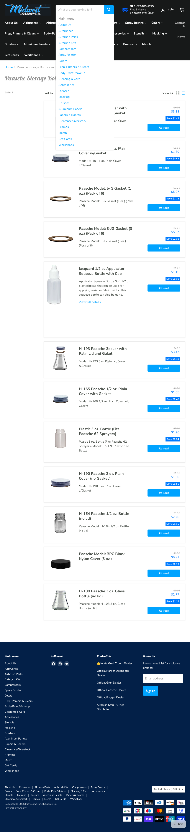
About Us (64, 25)
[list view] (182, 93)
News (181, 37)
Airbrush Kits (67, 43)
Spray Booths (67, 55)
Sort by (48, 93)
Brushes (64, 103)
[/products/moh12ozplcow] (60, 398)
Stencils (63, 91)
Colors (62, 61)
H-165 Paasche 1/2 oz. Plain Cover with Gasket (103, 391)
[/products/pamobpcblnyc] (60, 563)
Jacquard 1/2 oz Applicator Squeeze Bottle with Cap (102, 271)
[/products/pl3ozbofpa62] (60, 438)
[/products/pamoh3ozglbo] (60, 600)
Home (9, 67)
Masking (64, 97)
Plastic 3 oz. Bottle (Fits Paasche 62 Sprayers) (99, 431)
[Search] (109, 9)
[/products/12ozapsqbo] (60, 299)
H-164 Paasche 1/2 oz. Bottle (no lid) (104, 516)
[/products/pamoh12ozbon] (60, 523)
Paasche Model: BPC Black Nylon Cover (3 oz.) (102, 556)
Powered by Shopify (16, 808)
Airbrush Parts (68, 37)
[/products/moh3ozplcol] (60, 483)
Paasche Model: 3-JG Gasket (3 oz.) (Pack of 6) (105, 231)
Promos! (64, 127)
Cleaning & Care (69, 79)
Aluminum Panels (70, 109)
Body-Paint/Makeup (71, 73)
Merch (62, 133)
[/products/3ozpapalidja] (60, 358)
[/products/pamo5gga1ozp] (60, 198)
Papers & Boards (69, 115)
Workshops (66, 145)
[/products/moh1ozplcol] (60, 158)
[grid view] (177, 93)
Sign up (150, 690)
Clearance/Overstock (72, 121)
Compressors (67, 49)
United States (167, 789)
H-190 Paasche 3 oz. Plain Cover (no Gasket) (101, 476)
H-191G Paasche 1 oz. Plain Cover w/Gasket (103, 151)
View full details (90, 302)
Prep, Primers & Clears (73, 67)
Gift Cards (65, 139)
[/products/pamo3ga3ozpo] (60, 238)
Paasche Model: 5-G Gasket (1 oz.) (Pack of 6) (105, 191)
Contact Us (180, 24)
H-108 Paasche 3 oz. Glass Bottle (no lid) (102, 593)
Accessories (66, 85)
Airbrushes (65, 31)
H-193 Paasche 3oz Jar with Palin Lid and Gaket (103, 351)
